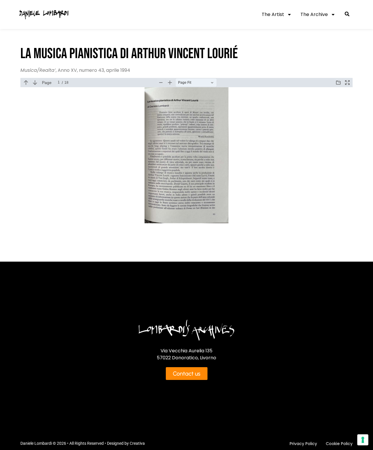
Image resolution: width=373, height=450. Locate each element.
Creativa (137, 443)
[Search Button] (347, 14)
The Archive (314, 14)
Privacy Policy (303, 444)
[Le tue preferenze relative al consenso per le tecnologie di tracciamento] (362, 439)
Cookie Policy (339, 444)
